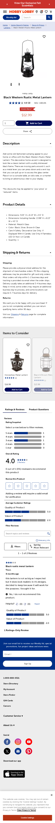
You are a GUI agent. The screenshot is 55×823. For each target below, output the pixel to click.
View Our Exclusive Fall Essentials (27, 4)
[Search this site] (49, 17)
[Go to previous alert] (7, 4)
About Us (8, 725)
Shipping (15, 314)
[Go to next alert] (49, 4)
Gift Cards (8, 700)
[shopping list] (46, 11)
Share (25, 131)
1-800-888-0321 (11, 678)
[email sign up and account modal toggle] (41, 11)
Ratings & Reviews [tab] (14, 409)
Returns (24, 314)
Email (7, 654)
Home (5, 25)
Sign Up (27, 664)
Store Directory (10, 683)
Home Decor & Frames (20, 25)
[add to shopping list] (44, 37)
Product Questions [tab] (39, 409)
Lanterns (7, 28)
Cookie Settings (27, 818)
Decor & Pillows (38, 25)
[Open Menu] (5, 12)
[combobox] (34, 17)
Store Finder (9, 695)
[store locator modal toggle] (36, 11)
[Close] (52, 795)
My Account (9, 689)
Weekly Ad (11, 17)
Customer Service (12, 716)
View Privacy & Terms (26, 810)
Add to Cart (36, 123)
